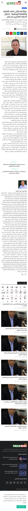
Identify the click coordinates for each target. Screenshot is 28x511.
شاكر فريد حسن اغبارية (22, 29)
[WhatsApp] (14, 33)
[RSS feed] (22, 274)
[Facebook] (24, 482)
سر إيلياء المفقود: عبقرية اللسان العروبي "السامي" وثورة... (16, 427)
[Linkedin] (10, 482)
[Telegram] (14, 482)
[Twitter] (21, 482)
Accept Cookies (21, 507)
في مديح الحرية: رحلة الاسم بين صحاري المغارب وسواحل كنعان (14, 378)
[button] (25, 33)
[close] (26, 492)
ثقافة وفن (24, 8)
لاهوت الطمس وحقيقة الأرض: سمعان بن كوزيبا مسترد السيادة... (15, 402)
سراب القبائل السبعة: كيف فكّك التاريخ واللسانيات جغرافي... (16, 329)
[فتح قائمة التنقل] (26, 2)
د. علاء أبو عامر (24, 308)
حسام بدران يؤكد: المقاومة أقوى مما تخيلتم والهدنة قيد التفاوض (14, 165)
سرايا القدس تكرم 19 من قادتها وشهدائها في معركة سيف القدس (14, 172)
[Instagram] (17, 482)
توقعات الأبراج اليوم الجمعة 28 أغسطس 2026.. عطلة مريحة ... (10, 472)
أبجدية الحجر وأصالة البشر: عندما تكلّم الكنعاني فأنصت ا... (15, 304)
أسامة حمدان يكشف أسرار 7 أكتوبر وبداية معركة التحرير (10, 458)
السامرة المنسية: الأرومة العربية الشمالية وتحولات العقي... (15, 353)
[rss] (7, 482)
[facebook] (25, 274)
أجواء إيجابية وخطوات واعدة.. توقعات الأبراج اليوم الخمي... (9, 465)
